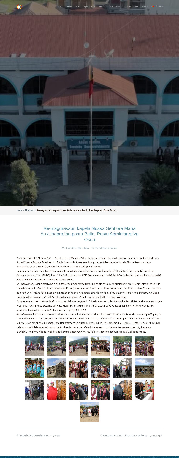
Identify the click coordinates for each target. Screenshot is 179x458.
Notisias (29, 210)
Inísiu (19, 210)
